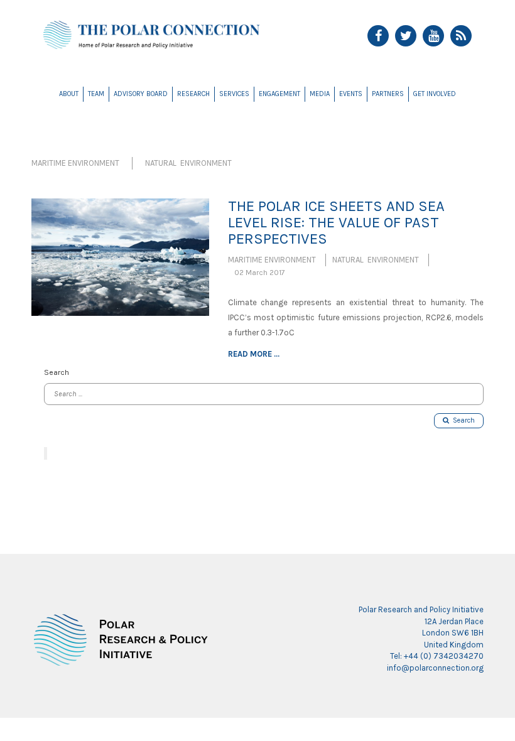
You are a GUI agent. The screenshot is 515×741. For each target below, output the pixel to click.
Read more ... (253, 354)
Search (462, 420)
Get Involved (434, 94)
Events (350, 94)
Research (193, 94)
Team (96, 94)
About (69, 94)
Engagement (279, 94)
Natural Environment (188, 163)
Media (320, 94)
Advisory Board (141, 94)
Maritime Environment (75, 163)
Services (234, 94)
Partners (388, 94)
